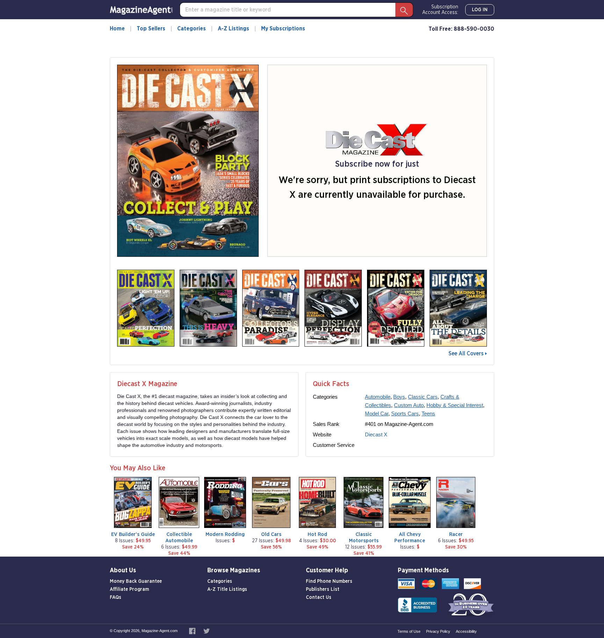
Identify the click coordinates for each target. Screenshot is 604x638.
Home (117, 28)
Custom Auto (409, 405)
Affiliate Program (129, 589)
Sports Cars (405, 413)
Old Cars (271, 534)
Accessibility (466, 631)
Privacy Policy (438, 631)
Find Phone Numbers (329, 581)
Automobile (377, 397)
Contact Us (318, 597)
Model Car (376, 413)
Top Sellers (151, 28)
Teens (428, 413)
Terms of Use (408, 631)
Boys (399, 397)
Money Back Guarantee (136, 581)
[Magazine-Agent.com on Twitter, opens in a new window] (206, 631)
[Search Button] (404, 10)
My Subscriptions (283, 28)
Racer (456, 534)
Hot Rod (317, 534)
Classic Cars (423, 397)
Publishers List (322, 589)
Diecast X (376, 434)
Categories (191, 28)
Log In (480, 9)
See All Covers (465, 353)
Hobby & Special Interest (454, 405)
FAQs (115, 597)
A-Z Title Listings (227, 589)
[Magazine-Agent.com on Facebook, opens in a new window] (192, 631)
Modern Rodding (225, 534)
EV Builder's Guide (133, 534)
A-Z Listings (233, 28)
